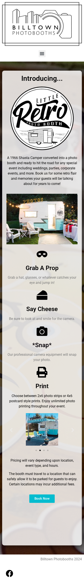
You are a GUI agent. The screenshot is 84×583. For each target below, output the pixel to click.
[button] (42, 53)
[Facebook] (9, 573)
